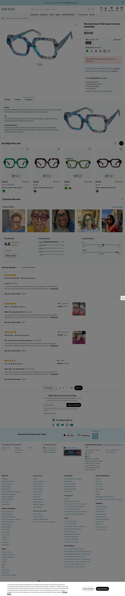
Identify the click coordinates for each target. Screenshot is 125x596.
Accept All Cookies (102, 589)
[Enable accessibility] (123, 298)
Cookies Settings (88, 589)
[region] (62, 589)
